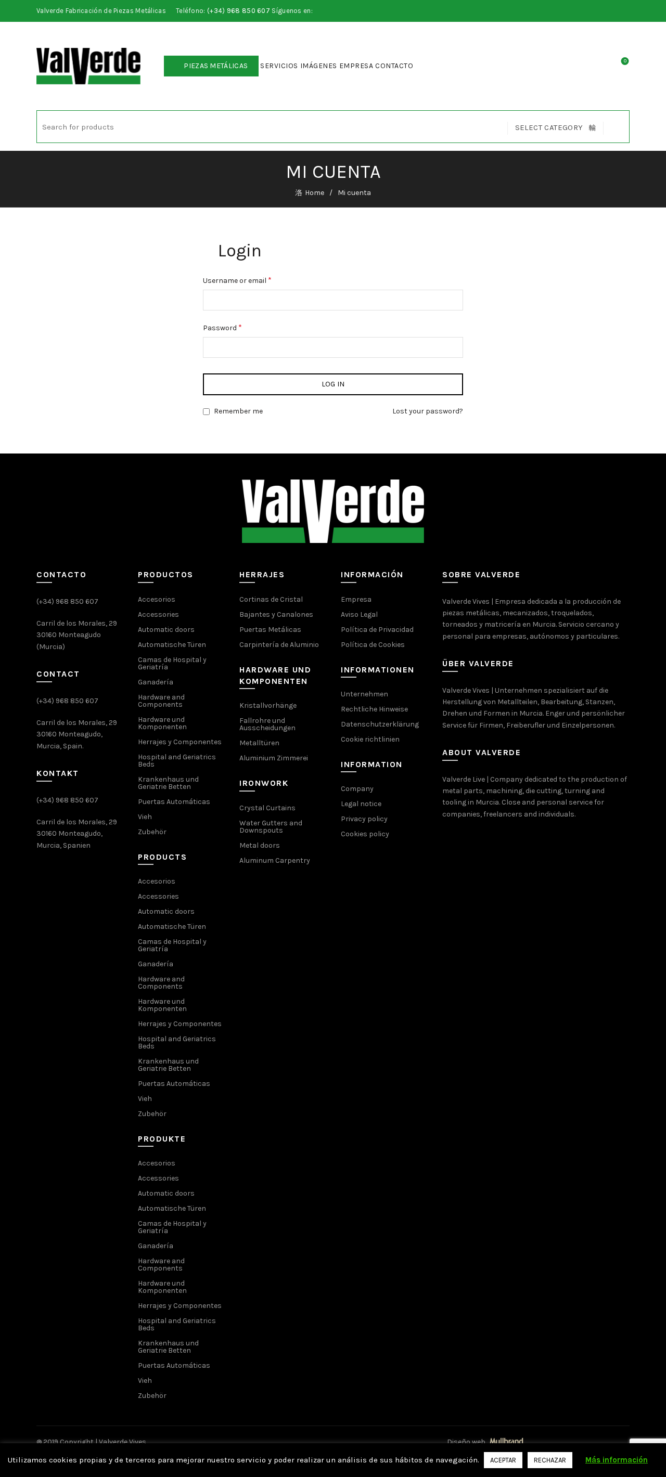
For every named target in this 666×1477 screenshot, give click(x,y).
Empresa (356, 599)
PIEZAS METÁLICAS (216, 65)
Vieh (145, 816)
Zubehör (152, 831)
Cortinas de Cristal (271, 599)
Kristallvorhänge (268, 705)
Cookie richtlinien (370, 739)
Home (314, 192)
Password (222, 327)
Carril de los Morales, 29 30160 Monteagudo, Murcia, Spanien (76, 834)
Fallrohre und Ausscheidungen (267, 724)
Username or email (237, 280)
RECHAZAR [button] (550, 1460)
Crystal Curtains (267, 808)
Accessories (158, 614)
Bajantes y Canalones (276, 614)
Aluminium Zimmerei (273, 758)
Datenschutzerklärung (380, 724)
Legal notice (361, 803)
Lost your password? (427, 411)
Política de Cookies (373, 644)
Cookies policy (365, 834)
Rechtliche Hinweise (374, 709)
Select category (549, 127)
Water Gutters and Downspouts (270, 827)
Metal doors (259, 845)
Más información (616, 1460)
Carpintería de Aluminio (279, 644)
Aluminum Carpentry (274, 860)
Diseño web (467, 1441)
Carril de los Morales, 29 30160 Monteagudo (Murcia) (76, 635)
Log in (333, 384)
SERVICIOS (279, 65)
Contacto (394, 65)
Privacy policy (364, 818)
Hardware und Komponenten (162, 723)
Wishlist (625, 61)
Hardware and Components (161, 701)
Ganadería (155, 682)
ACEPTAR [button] (503, 1460)
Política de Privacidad (377, 629)
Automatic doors (166, 629)
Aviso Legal (359, 614)
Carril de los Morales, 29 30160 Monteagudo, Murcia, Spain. (76, 734)
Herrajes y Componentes (180, 741)
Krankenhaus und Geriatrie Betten (168, 783)
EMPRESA (356, 65)
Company (357, 788)
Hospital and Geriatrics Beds (177, 761)
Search (616, 126)
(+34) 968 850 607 (238, 11)
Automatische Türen (172, 644)
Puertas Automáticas (174, 801)
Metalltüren (259, 742)
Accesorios (156, 599)
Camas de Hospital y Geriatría (172, 663)
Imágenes (318, 65)
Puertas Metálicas (270, 629)
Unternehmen (364, 694)
